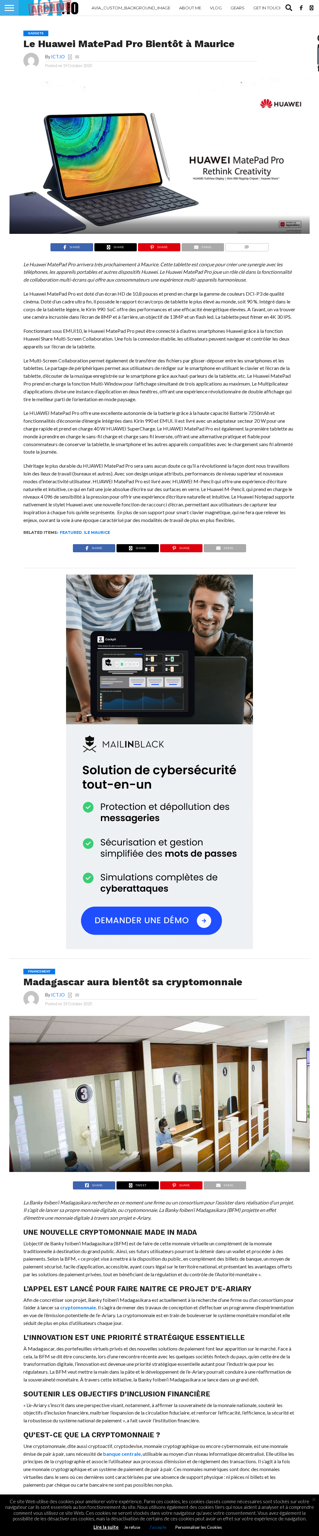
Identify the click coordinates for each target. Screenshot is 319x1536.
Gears (238, 7)
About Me (190, 7)
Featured (71, 532)
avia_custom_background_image (131, 7)
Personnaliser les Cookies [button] (198, 1527)
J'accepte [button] (157, 1527)
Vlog (216, 7)
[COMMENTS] (246, 246)
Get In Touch (267, 7)
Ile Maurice (97, 532)
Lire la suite (106, 1526)
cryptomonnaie (78, 1307)
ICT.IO (58, 56)
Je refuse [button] (132, 1527)
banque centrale (122, 1454)
